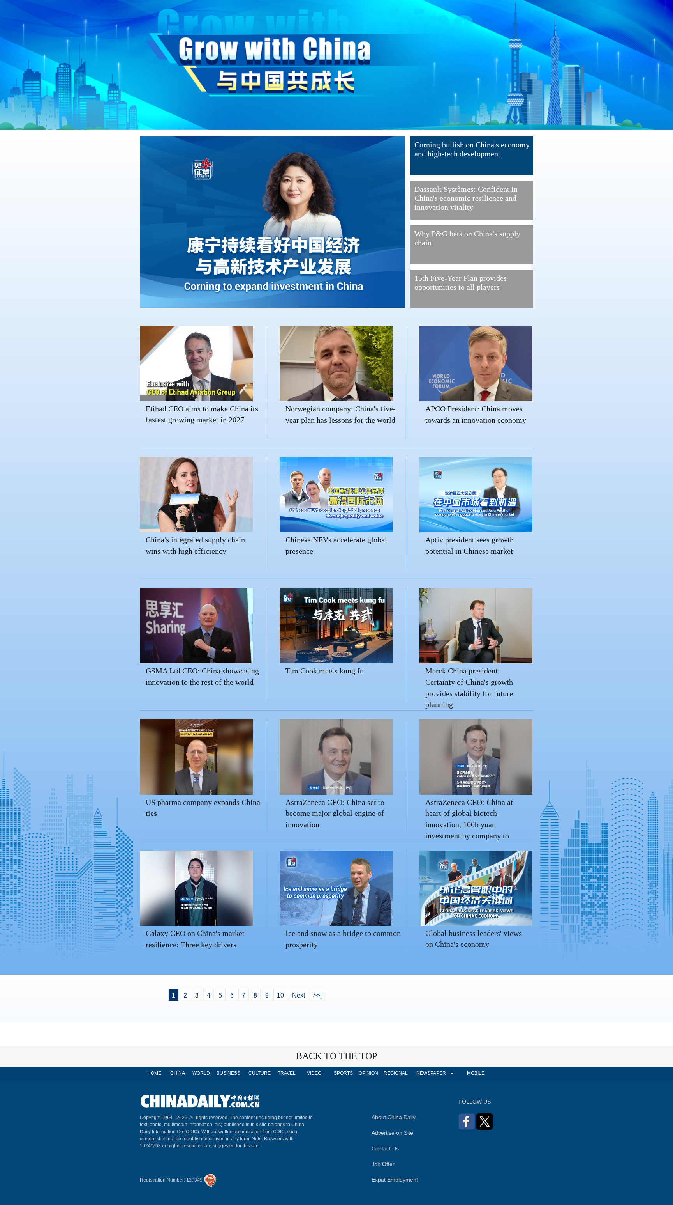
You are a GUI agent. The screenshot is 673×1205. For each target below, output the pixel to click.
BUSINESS (228, 1073)
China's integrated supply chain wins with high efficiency (195, 545)
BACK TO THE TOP (336, 1056)
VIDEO (314, 1073)
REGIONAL (396, 1073)
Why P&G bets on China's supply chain (467, 238)
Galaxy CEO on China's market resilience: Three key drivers (195, 939)
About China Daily (394, 1117)
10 (280, 995)
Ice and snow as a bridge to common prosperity (343, 939)
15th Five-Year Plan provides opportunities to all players (460, 282)
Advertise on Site (392, 1133)
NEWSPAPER (430, 1073)
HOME (154, 1073)
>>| (317, 995)
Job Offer (383, 1164)
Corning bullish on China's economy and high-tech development (472, 149)
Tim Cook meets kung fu (324, 670)
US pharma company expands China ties (203, 808)
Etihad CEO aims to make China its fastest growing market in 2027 (202, 414)
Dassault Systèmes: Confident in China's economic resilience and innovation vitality (466, 198)
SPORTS (343, 1073)
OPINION (368, 1073)
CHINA (177, 1073)
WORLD (201, 1073)
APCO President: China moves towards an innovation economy (475, 414)
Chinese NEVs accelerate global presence (336, 545)
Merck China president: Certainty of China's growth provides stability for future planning (469, 684)
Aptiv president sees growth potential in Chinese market (469, 545)
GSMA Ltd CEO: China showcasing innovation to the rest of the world (202, 676)
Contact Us (385, 1148)
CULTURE (259, 1073)
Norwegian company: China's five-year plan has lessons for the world (340, 414)
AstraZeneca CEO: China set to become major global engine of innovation (334, 813)
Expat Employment (395, 1180)
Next (298, 995)
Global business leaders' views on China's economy (473, 939)
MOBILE (475, 1073)
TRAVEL (287, 1073)
